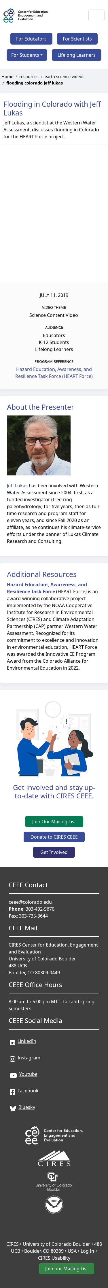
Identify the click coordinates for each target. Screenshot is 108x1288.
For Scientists (77, 39)
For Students (25, 55)
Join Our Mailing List (54, 821)
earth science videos (64, 76)
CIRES (13, 1244)
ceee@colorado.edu (30, 902)
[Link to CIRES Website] (54, 1150)
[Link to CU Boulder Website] (54, 1173)
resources (29, 76)
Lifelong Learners (77, 55)
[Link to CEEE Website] (54, 1127)
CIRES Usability (54, 1258)
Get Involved (54, 852)
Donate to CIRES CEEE (54, 837)
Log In (87, 1251)
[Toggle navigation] (96, 15)
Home (7, 76)
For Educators (31, 39)
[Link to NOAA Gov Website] (54, 1196)
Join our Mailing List (66, 1268)
